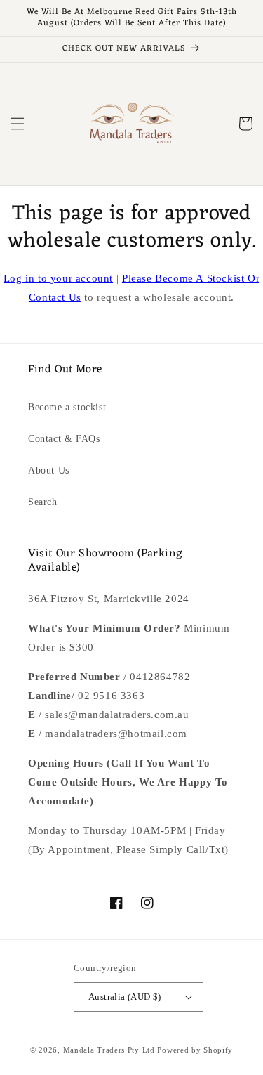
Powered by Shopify (195, 1049)
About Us (48, 470)
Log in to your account (58, 278)
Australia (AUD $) (124, 996)
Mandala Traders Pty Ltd (109, 1049)
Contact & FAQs (64, 439)
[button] (17, 123)
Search (43, 502)
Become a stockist (67, 407)
